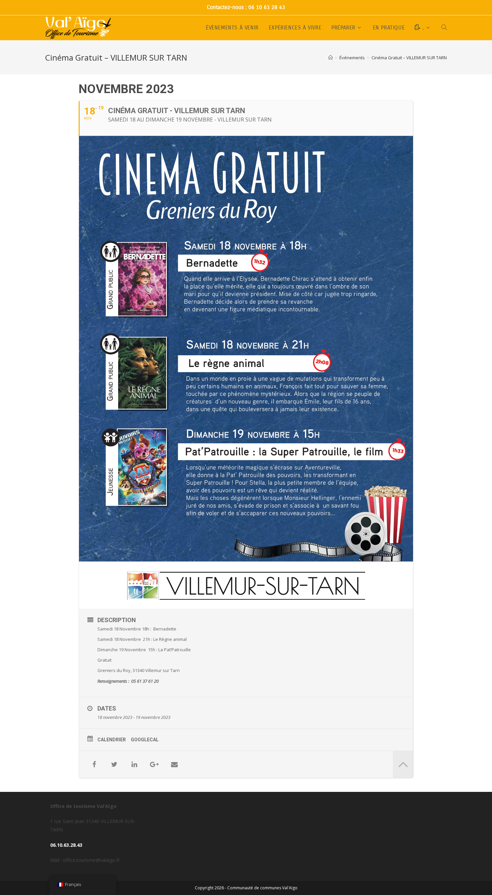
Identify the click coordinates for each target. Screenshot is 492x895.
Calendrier (111, 739)
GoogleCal (145, 739)
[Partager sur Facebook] (94, 764)
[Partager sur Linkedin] (134, 764)
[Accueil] (330, 58)
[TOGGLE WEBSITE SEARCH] (444, 27)
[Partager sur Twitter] (114, 764)
